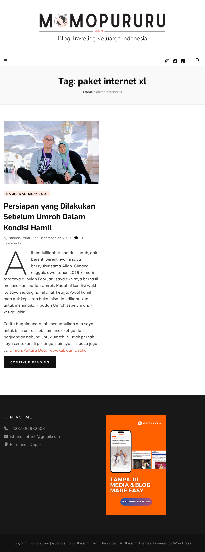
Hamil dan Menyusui (27, 194)
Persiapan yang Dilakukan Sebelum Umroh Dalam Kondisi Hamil (50, 217)
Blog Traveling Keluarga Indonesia (102, 38)
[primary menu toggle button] (6, 59)
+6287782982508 (27, 428)
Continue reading (33, 363)
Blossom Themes (137, 543)
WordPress (182, 543)
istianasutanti (19, 238)
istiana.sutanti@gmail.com (35, 436)
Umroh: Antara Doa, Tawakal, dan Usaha (48, 350)
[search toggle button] (198, 60)
